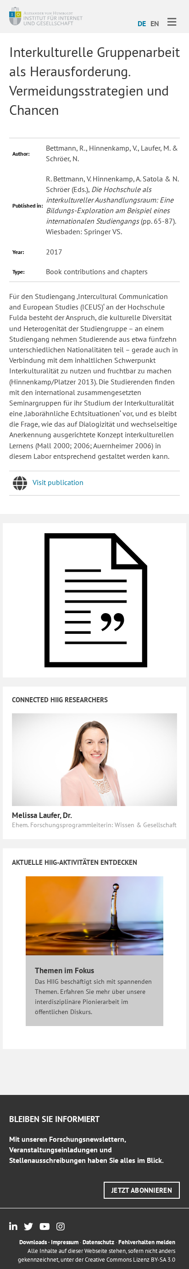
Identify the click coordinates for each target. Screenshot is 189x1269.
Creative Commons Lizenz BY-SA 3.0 (130, 1259)
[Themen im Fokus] (94, 915)
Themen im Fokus (64, 970)
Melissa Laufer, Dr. (42, 815)
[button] (142, 1190)
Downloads (33, 1242)
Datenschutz (98, 1242)
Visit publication (58, 482)
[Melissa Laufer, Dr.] (94, 758)
